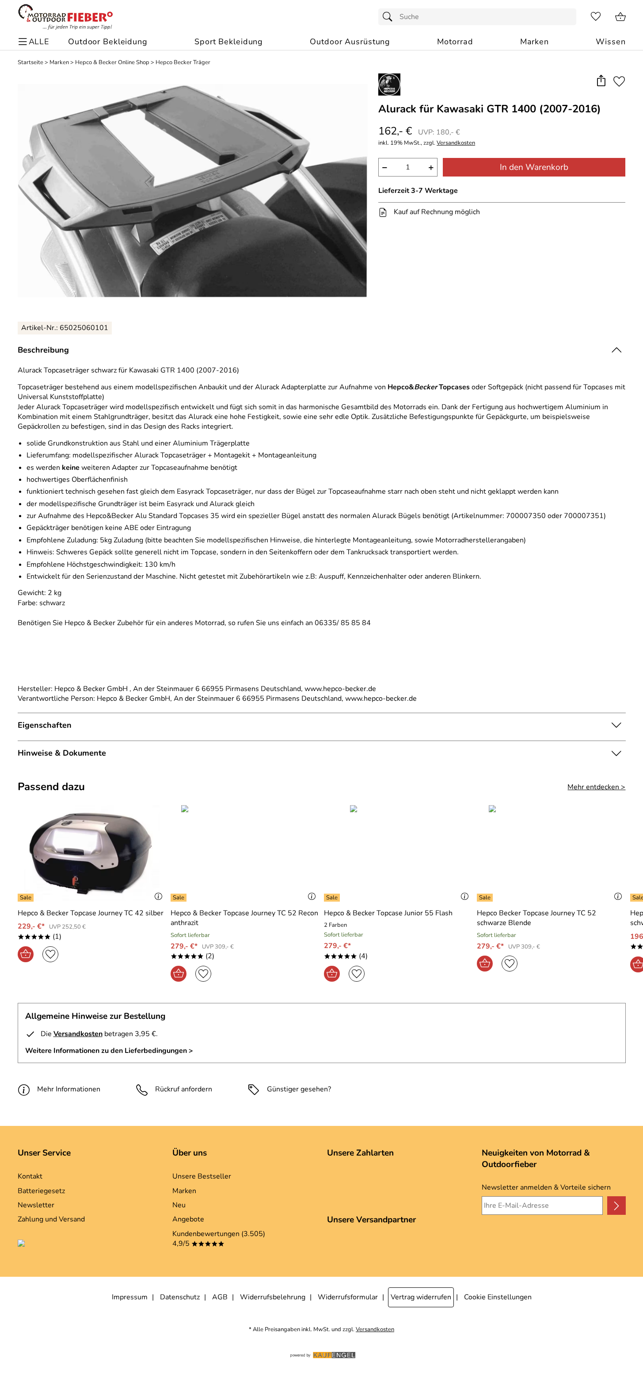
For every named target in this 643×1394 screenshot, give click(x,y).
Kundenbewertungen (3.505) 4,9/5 (218, 1238)
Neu (179, 1205)
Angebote (188, 1219)
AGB (220, 1297)
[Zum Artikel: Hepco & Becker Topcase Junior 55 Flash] (398, 853)
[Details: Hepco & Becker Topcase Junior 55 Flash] (333, 898)
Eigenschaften (45, 725)
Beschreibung (43, 350)
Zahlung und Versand (51, 1219)
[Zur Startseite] (66, 17)
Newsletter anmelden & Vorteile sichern (546, 1187)
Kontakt (30, 1176)
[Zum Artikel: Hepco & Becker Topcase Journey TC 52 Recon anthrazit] (245, 853)
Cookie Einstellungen (498, 1297)
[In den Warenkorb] (26, 954)
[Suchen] (390, 16)
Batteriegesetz (41, 1191)
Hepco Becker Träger (183, 62)
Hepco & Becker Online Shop (112, 62)
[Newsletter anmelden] (616, 1205)
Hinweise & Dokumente (62, 753)
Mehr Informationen (68, 1089)
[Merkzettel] (595, 17)
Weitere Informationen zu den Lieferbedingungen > (109, 1051)
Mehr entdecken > (596, 787)
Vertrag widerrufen (421, 1297)
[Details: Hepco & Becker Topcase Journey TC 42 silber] (27, 898)
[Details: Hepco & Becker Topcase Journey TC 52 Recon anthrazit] (180, 898)
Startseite (30, 62)
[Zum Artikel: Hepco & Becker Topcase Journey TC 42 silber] (92, 853)
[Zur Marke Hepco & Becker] (389, 84)
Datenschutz (180, 1297)
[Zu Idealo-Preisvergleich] (61, 1244)
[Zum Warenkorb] (620, 17)
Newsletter (36, 1205)
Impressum (130, 1297)
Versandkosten (456, 143)
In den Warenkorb (534, 167)
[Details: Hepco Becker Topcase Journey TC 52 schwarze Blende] (486, 898)
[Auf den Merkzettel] (619, 81)
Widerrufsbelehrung (272, 1297)
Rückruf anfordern (183, 1089)
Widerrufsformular (348, 1297)
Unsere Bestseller (201, 1176)
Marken (59, 62)
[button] (601, 81)
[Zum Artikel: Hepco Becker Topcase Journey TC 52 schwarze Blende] (551, 853)
